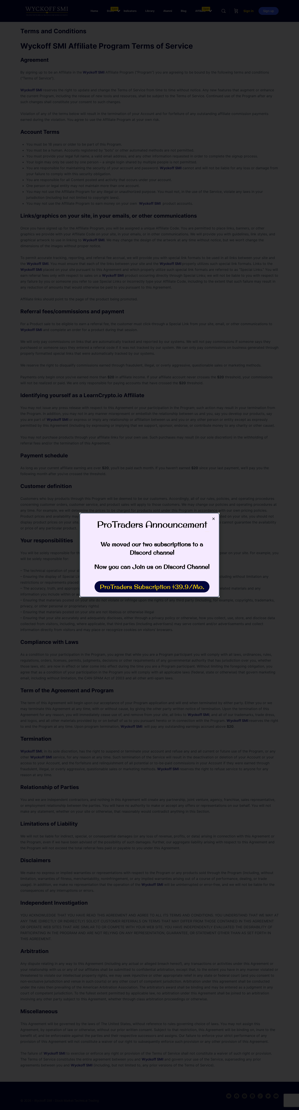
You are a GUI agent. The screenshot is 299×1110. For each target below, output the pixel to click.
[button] (213, 518)
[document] (149, 555)
